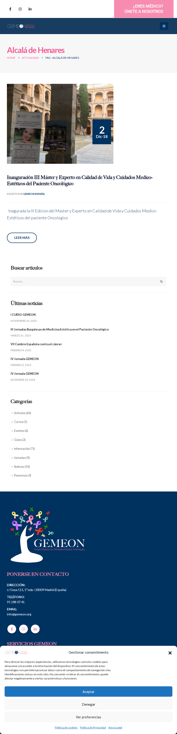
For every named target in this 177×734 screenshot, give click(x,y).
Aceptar (89, 692)
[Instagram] (20, 9)
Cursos (18, 422)
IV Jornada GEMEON (25, 359)
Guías (18, 440)
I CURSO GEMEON (23, 314)
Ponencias (20, 475)
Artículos (20, 413)
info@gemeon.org (19, 614)
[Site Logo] (21, 26)
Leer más (22, 238)
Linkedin (35, 629)
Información (22, 448)
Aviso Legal (115, 727)
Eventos (19, 431)
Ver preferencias (88, 717)
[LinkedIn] (30, 9)
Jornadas (20, 457)
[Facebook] (10, 9)
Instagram (23, 629)
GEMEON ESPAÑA (34, 193)
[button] (170, 652)
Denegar (88, 704)
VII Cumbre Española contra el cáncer (36, 344)
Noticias (19, 466)
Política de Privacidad (93, 727)
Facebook (11, 629)
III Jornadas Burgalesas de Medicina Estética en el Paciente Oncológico (60, 329)
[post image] (60, 124)
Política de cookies (66, 727)
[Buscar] (161, 281)
